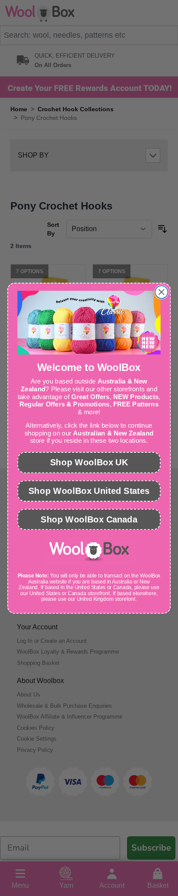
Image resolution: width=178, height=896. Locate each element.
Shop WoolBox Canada (89, 519)
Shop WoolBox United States (89, 491)
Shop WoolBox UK (89, 462)
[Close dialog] (161, 292)
